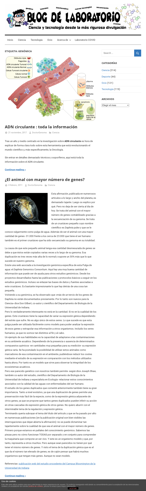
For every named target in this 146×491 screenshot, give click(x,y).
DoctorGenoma (39, 132)
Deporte (106, 76)
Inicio (10, 39)
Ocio (49, 39)
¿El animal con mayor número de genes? (45, 179)
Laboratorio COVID (85, 39)
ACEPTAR (73, 488)
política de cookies (36, 486)
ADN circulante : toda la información (41, 126)
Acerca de (62, 39)
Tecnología (36, 39)
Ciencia (22, 39)
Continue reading (14, 169)
